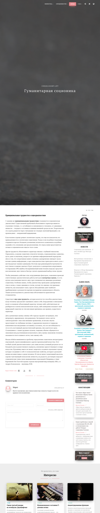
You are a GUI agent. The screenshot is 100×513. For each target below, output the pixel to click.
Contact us (84, 380)
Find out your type (84, 375)
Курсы (72, 4)
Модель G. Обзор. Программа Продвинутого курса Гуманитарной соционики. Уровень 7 (83, 273)
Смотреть (84, 458)
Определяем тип (61, 4)
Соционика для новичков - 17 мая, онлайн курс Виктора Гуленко (83, 251)
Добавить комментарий (55, 400)
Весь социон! (84, 453)
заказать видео (89, 369)
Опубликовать (35, 425)
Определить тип (84, 234)
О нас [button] (79, 4)
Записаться (84, 239)
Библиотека (48, 4)
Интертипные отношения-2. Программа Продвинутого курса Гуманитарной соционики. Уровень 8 (83, 262)
